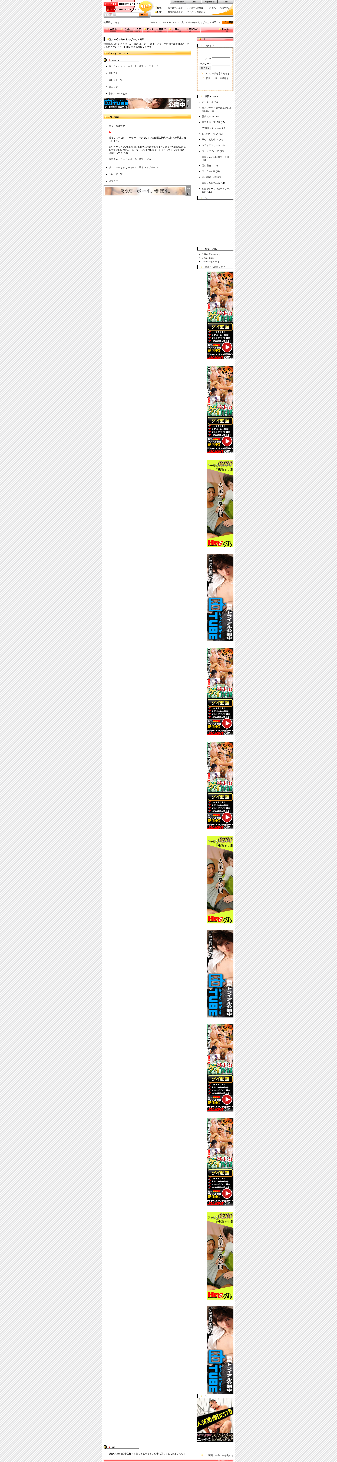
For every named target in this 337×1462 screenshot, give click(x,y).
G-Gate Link (208, 257)
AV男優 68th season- (212, 128)
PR (206, 197)
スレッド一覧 (116, 80)
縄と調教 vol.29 (210, 177)
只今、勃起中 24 (210, 139)
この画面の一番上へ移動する (218, 1455)
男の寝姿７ (207, 165)
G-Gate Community (211, 254)
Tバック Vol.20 (210, 133)
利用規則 (113, 73)
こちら (116, 22)
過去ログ (113, 86)
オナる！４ (207, 102)
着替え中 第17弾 (211, 122)
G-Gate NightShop (210, 261)
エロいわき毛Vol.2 (211, 183)
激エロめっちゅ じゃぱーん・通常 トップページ (133, 66)
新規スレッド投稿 (118, 93)
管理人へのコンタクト (216, 267)
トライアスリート (211, 145)
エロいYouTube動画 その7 (216, 157)
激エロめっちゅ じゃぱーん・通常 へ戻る (130, 159)
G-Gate (153, 22)
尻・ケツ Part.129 (210, 151)
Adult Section (169, 22)
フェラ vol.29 (208, 171)
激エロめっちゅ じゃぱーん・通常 (198, 22)
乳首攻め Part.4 (209, 116)
